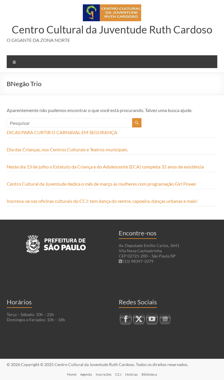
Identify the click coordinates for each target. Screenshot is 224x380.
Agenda (86, 374)
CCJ (118, 374)
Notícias (131, 374)
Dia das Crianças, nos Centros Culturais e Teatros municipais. (67, 149)
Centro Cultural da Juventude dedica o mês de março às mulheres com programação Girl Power (101, 184)
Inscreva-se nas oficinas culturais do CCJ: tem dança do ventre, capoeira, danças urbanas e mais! (102, 201)
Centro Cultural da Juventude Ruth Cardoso (112, 29)
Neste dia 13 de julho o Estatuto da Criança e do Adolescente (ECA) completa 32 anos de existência (105, 166)
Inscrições (103, 374)
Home (71, 374)
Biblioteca (149, 374)
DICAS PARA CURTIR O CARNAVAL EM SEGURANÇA (62, 132)
